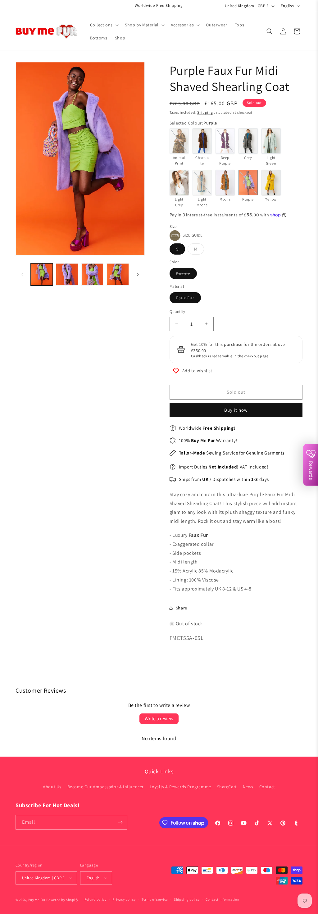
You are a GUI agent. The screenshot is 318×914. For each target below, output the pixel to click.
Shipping (205, 112)
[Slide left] (22, 274)
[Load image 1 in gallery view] (42, 274)
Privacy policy (123, 899)
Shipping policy (187, 899)
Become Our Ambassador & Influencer (105, 787)
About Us (52, 787)
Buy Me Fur (37, 900)
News (248, 787)
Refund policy (95, 899)
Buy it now (236, 410)
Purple (186, 274)
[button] (103, 24)
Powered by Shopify (62, 900)
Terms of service (155, 899)
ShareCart (227, 787)
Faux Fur (188, 299)
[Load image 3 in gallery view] (92, 274)
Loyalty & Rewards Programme (180, 787)
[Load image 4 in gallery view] (118, 274)
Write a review (159, 718)
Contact (267, 787)
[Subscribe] (120, 822)
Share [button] (181, 608)
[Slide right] (138, 274)
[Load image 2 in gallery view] (67, 274)
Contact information (222, 899)
